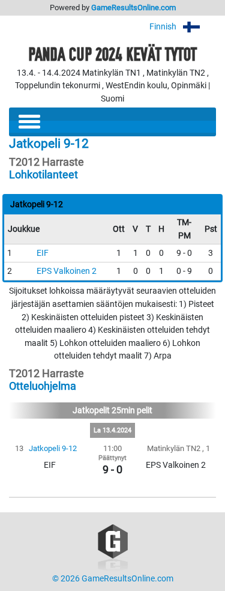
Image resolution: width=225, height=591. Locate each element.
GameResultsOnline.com (133, 7)
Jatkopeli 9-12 (53, 448)
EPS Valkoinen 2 (67, 271)
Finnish (163, 27)
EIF (43, 253)
